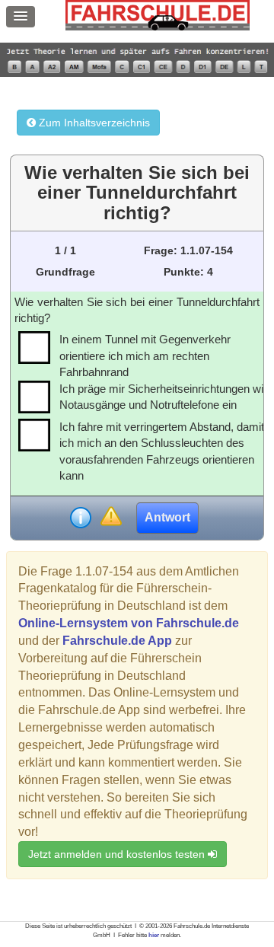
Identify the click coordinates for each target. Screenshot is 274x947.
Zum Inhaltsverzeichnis (93, 122)
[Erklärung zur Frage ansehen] (80, 517)
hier (153, 935)
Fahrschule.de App (117, 640)
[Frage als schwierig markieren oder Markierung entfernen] (111, 517)
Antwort (167, 517)
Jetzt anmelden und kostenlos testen (118, 854)
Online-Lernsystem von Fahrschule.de (128, 623)
